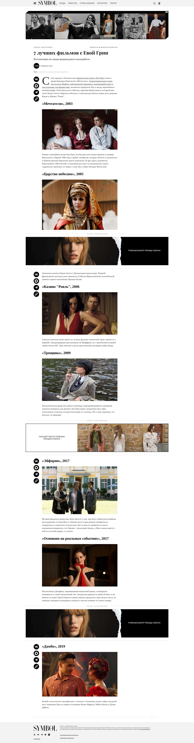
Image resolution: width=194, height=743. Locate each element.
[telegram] (42, 735)
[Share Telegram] (36, 92)
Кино (39, 72)
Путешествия (46, 72)
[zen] (45, 735)
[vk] (38, 735)
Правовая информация (67, 738)
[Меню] (35, 3)
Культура (37, 47)
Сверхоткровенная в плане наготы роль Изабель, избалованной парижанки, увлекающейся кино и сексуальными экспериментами (77, 84)
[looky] (49, 735)
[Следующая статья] (97, 717)
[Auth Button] (159, 3)
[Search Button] (154, 3)
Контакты (37, 739)
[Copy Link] (36, 99)
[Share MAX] (36, 86)
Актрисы (55, 72)
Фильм (61, 72)
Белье (66, 72)
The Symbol (47, 3)
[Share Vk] (36, 79)
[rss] (34, 735)
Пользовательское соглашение (69, 735)
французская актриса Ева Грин (90, 78)
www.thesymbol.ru (145, 729)
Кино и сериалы (46, 47)
